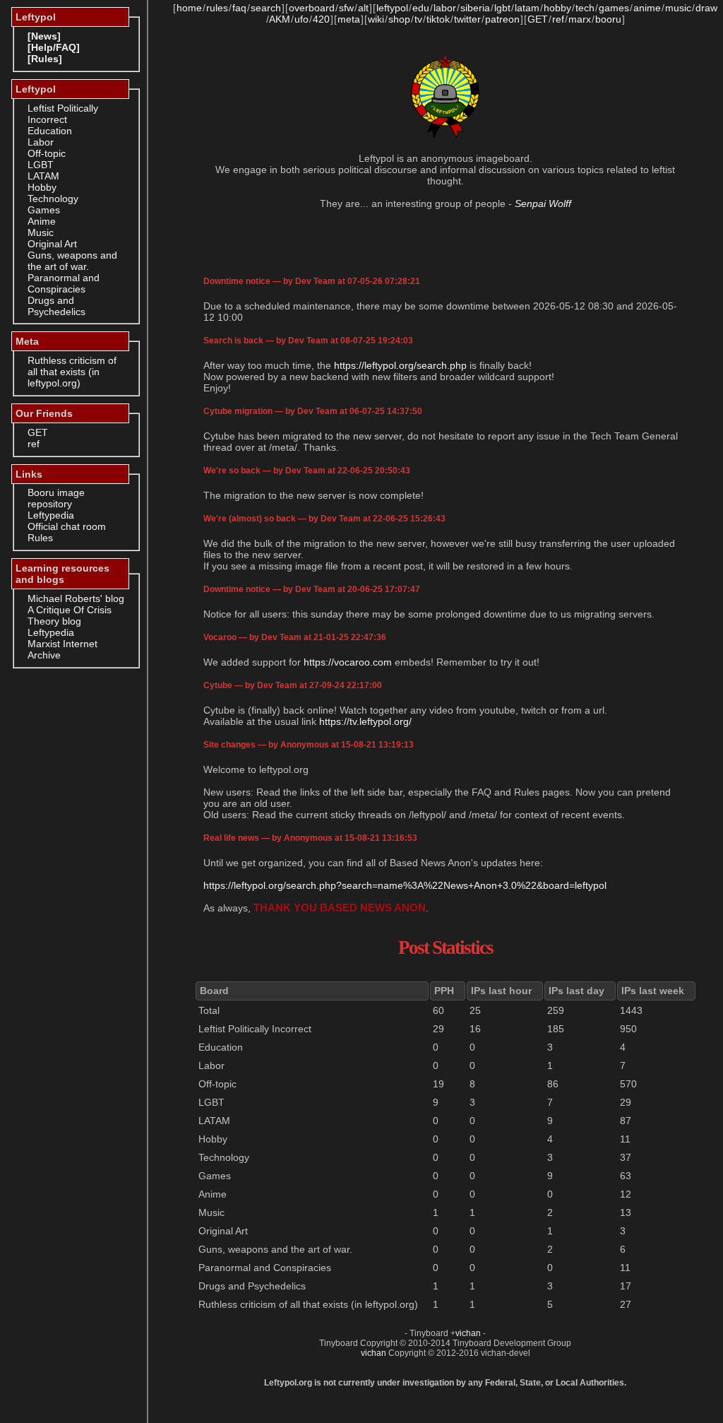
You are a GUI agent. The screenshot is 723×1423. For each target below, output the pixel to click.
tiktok (438, 19)
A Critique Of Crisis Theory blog (70, 615)
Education (50, 130)
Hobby (42, 187)
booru (608, 19)
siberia (475, 7)
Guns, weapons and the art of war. (72, 260)
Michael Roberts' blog (76, 598)
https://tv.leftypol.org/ (365, 721)
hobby (557, 7)
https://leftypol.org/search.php (400, 365)
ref (34, 443)
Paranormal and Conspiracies (64, 283)
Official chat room (67, 526)
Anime (42, 221)
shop (399, 19)
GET (38, 432)
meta (348, 19)
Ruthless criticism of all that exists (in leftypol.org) (72, 372)
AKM (279, 19)
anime (647, 7)
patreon (502, 19)
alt (363, 7)
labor (445, 7)
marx (579, 19)
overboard (312, 7)
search (266, 7)
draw (706, 7)
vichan (468, 1333)
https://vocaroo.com (348, 662)
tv (418, 19)
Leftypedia (51, 515)
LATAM (43, 176)
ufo (301, 19)
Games (44, 209)
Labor (41, 142)
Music (41, 232)
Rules (40, 537)
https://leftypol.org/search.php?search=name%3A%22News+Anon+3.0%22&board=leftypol (405, 885)
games (614, 7)
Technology (53, 198)
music (678, 7)
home (189, 7)
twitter (467, 19)
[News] (44, 36)
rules (217, 7)
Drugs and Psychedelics (56, 306)
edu (420, 7)
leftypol (392, 7)
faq (239, 7)
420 (321, 19)
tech (584, 7)
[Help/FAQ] (54, 47)
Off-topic (47, 153)
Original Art (52, 243)
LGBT (41, 164)
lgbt (502, 7)
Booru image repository (56, 498)
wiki (376, 19)
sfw (346, 7)
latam (527, 7)
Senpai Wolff (543, 203)
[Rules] (45, 58)
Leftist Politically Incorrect (63, 113)
